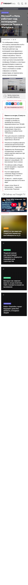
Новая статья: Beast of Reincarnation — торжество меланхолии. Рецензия (13, 187)
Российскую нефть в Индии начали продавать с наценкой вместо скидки (14, 167)
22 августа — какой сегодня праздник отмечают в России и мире (15, 180)
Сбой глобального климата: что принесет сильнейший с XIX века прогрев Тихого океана (15, 160)
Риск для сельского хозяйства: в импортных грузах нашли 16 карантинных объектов (15, 137)
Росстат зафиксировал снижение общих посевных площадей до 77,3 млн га (13, 173)
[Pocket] (15, 103)
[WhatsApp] (21, 103)
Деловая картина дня (8, 3)
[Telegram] (18, 103)
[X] (12, 103)
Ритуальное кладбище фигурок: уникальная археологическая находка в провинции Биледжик (15, 144)
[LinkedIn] (7, 103)
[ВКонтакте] (10, 103)
